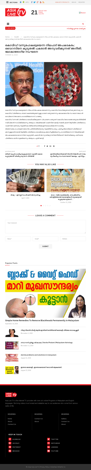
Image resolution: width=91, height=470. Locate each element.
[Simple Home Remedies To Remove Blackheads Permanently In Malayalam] (45, 293)
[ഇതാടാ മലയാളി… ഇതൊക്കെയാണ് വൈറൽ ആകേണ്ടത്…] (12, 370)
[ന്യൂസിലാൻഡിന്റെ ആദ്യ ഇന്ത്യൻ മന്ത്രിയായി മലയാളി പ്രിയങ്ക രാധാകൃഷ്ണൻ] (12, 333)
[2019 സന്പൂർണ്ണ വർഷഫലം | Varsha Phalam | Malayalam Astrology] (12, 345)
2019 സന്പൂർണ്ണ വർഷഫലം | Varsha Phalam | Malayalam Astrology (47, 342)
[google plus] (38, 2)
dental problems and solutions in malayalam (38, 355)
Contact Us (12, 424)
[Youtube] (40, 2)
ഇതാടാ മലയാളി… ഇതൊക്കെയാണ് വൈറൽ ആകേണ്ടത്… (41, 367)
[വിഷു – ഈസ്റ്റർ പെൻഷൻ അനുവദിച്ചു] (25, 180)
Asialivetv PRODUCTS (62, 2)
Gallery (63, 419)
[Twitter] (34, 2)
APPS (27, 2)
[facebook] (31, 2)
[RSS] (43, 2)
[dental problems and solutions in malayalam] (12, 358)
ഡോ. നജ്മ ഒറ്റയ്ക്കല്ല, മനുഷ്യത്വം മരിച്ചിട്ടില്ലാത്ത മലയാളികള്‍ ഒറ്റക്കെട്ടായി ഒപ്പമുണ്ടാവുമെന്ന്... (66, 197)
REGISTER (81, 2)
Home (7, 37)
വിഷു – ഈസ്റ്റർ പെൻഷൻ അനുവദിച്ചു (25, 195)
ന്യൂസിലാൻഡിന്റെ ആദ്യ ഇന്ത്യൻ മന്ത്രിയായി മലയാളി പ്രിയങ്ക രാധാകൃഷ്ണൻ (50, 330)
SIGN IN (74, 2)
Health (16, 37)
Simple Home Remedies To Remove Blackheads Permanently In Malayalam (42, 320)
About (10, 421)
